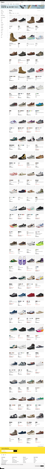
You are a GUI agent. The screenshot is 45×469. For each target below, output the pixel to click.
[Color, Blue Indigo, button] (10, 163)
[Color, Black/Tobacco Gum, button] (36, 214)
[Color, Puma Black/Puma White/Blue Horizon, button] (36, 76)
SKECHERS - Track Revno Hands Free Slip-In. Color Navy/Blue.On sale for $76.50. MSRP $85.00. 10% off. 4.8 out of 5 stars (31, 332)
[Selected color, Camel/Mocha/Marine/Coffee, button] (18, 249)
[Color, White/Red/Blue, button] (10, 370)
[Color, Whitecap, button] (11, 405)
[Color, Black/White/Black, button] (14, 370)
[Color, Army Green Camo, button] (12, 180)
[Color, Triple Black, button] (28, 214)
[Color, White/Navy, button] (19, 110)
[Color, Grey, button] (22, 301)
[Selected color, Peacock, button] (9, 335)
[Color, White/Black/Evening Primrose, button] (21, 93)
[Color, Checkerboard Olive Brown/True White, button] (13, 76)
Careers (2, 459)
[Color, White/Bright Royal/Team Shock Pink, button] (36, 231)
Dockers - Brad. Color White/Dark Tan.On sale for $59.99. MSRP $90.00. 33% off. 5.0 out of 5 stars (39, 366)
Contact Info (13, 459)
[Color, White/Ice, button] (19, 318)
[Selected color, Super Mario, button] (35, 110)
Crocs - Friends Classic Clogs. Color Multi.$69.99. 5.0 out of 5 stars (22, 263)
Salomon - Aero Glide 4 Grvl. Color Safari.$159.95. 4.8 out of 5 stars (31, 435)
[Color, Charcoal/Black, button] (11, 318)
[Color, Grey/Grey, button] (23, 110)
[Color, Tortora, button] (19, 438)
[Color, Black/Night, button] (37, 214)
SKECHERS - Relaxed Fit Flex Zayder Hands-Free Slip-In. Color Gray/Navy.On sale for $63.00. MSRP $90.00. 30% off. (39, 176)
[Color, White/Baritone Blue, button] (36, 335)
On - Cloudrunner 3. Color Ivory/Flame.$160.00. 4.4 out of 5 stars (13, 194)
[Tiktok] (3, 454)
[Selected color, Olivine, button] (35, 59)
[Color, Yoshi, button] (38, 110)
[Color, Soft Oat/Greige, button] (20, 145)
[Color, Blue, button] (12, 145)
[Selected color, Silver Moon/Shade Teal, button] (18, 284)
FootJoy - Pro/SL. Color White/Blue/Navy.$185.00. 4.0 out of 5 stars (13, 211)
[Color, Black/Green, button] (10, 110)
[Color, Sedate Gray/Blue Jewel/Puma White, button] (36, 284)
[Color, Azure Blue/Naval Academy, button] (13, 163)
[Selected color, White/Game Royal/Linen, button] (27, 284)
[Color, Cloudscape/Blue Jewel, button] (20, 352)
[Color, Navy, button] (20, 301)
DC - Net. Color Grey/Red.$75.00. (13, 107)
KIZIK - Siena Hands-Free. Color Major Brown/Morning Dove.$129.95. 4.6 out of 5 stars (13, 159)
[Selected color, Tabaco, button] (35, 438)
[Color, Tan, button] (10, 266)
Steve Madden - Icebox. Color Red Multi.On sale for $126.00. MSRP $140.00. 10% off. (31, 298)
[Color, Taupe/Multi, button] (29, 163)
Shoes (13, 13)
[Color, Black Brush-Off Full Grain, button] (30, 422)
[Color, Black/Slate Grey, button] (10, 180)
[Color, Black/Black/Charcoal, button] (20, 422)
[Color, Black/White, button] (31, 214)
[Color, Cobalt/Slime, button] (32, 214)
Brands (34, 458)
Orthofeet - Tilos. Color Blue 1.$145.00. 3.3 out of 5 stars (22, 298)
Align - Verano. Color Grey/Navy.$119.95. (39, 384)
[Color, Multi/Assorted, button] (28, 387)
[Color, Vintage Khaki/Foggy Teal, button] (11, 231)
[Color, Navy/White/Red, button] (19, 93)
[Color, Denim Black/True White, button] (14, 76)
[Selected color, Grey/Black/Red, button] (35, 422)
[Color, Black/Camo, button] (37, 163)
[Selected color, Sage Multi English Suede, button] (27, 422)
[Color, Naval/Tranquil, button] (29, 214)
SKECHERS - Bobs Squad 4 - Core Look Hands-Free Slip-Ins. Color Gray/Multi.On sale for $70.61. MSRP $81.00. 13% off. (31, 159)
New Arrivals (35, 460)
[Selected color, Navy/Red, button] (35, 352)
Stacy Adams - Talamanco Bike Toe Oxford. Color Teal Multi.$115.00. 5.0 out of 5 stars (13, 141)
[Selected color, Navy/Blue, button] (27, 335)
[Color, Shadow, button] (36, 318)
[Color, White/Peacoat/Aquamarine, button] (22, 93)
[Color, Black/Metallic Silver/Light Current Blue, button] (32, 318)
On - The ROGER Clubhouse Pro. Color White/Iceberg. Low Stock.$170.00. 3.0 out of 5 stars (22, 315)
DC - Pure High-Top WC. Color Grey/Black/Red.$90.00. (39, 418)
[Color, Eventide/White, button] (19, 352)
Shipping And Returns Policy (15, 461)
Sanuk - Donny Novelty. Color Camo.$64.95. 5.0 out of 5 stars (31, 176)
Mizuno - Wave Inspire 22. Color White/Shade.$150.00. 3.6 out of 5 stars (22, 349)
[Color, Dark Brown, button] (28, 352)
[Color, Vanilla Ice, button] (31, 438)
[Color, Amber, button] (12, 405)
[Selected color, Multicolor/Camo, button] (18, 110)
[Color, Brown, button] (38, 318)
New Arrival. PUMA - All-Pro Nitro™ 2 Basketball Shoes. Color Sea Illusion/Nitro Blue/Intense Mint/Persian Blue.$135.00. (31, 39)
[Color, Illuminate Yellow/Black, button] (21, 145)
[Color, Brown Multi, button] (13, 145)
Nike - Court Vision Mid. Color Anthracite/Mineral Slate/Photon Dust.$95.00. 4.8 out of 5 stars (22, 366)
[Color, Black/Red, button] (36, 26)
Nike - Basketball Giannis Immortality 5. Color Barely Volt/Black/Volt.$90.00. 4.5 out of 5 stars (39, 246)
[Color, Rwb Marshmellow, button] (30, 180)
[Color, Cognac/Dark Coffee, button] (37, 352)
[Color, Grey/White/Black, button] (21, 422)
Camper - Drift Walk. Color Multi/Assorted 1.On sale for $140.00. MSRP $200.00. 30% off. (31, 384)
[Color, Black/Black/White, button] (28, 405)
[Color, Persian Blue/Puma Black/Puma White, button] (40, 76)
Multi (17, 13)
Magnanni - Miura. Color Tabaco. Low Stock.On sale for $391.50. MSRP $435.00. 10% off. (39, 435)
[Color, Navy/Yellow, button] (36, 163)
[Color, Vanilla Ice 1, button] (32, 438)
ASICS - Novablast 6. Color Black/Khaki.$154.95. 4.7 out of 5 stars (22, 141)
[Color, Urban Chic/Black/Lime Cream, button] (30, 438)
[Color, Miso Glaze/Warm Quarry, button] (36, 197)
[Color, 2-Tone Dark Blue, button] (30, 405)
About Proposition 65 (14, 462)
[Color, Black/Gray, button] (28, 163)
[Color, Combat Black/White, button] (11, 76)
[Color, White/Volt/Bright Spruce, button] (31, 284)
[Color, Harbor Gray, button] (21, 284)
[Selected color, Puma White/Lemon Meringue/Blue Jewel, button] (35, 284)
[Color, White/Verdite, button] (36, 93)
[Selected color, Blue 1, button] (18, 301)
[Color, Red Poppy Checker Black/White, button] (10, 76)
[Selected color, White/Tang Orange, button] (35, 335)
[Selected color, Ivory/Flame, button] (9, 197)
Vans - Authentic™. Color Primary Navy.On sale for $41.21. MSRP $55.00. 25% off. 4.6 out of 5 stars (39, 401)
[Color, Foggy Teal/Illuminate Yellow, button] (22, 145)
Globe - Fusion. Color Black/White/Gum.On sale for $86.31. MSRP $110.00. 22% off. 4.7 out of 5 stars (39, 211)
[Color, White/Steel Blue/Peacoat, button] (13, 214)
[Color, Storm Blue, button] (39, 387)
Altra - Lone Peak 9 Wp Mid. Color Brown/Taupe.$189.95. (13, 435)
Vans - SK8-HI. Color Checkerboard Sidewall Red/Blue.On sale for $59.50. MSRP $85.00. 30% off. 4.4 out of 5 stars (39, 263)
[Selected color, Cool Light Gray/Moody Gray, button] (27, 266)
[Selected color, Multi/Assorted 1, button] (27, 387)
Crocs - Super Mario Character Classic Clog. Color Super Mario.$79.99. (39, 107)
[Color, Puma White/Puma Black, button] (39, 76)
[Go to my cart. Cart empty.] (43, 2)
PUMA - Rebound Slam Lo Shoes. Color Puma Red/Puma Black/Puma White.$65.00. (39, 73)
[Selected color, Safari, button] (27, 438)
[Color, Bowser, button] (36, 110)
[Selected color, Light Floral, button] (18, 405)
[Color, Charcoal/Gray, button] (29, 335)
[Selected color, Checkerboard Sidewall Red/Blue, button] (35, 266)
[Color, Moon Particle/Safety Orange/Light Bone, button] (30, 284)
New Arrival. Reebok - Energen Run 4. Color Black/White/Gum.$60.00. (22, 23)
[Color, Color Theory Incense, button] (21, 214)
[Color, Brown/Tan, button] (10, 387)
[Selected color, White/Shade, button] (18, 352)
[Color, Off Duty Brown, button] (20, 110)
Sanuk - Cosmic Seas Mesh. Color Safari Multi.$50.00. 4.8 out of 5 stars (39, 315)
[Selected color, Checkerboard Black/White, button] (18, 214)
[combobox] (13, 2)
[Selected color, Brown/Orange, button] (35, 163)
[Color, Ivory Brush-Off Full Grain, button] (28, 422)
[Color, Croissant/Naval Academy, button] (11, 163)
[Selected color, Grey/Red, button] (9, 110)
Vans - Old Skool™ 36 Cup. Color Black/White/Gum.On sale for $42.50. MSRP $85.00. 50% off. (22, 124)
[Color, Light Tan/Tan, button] (31, 110)
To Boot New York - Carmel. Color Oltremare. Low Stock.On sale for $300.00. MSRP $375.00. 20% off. (22, 435)
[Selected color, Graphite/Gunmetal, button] (27, 352)
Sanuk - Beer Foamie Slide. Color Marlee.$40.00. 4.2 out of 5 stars (13, 263)
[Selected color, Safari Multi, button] (35, 318)
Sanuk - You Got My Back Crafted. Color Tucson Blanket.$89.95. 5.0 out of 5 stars (31, 194)
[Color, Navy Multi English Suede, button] (31, 422)
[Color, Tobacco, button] (13, 405)
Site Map (24, 460)
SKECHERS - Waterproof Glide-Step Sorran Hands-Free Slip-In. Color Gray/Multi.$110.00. (31, 73)
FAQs (12, 458)
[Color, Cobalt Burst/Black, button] (10, 231)
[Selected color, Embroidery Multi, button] (9, 76)
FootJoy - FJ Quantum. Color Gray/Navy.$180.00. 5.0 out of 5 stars (22, 90)
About (2, 458)
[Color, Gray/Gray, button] (21, 301)
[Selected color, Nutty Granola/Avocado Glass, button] (35, 197)
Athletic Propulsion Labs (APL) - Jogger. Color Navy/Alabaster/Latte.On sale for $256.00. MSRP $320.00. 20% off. (31, 228)
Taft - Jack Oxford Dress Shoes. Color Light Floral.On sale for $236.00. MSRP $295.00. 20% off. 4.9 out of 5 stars (22, 401)
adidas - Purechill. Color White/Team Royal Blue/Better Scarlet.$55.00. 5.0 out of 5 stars (13, 124)
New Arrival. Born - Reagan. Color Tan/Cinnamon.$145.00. (13, 56)
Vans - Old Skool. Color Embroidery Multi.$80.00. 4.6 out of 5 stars (13, 73)
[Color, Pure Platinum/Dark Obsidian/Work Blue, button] (29, 318)
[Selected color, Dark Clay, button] (9, 249)
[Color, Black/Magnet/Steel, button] (19, 249)
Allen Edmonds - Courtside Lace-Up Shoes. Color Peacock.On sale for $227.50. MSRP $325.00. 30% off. (13, 332)
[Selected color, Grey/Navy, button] (27, 93)
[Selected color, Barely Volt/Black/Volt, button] (35, 249)
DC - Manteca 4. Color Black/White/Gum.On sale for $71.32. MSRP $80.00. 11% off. (39, 298)
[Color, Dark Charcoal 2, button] (10, 405)
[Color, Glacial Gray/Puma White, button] (37, 76)
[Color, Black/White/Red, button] (37, 301)
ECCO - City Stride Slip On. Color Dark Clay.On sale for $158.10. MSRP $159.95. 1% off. (13, 246)
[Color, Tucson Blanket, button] (29, 180)
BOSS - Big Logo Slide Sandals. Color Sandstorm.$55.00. (22, 176)
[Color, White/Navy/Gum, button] (39, 301)
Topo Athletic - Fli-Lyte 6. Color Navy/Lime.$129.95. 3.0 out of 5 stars (13, 315)
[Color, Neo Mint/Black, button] (37, 335)
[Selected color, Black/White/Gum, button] (18, 26)
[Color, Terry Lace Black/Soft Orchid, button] (39, 405)
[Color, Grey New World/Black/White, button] (13, 370)
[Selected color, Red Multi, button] (27, 301)
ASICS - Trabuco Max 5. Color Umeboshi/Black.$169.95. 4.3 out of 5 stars (13, 228)
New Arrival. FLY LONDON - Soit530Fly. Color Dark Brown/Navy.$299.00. (39, 23)
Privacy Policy (21, 464)
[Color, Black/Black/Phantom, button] (19, 370)
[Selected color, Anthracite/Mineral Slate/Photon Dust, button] (18, 370)
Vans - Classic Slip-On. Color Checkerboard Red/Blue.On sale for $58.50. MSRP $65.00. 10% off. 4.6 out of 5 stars (31, 124)
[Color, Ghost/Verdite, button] (11, 197)
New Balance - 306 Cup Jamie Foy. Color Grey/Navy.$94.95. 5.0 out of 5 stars (31, 90)
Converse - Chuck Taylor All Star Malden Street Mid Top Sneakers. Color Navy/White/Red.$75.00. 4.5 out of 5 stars (13, 366)
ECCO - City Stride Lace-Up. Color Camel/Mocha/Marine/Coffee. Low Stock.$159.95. (22, 246)
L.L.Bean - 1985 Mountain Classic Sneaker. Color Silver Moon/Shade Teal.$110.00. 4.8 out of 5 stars (22, 280)
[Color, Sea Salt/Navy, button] (29, 93)
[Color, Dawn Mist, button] (40, 405)
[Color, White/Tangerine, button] (32, 110)
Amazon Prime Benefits (4, 461)
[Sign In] (42, 2)
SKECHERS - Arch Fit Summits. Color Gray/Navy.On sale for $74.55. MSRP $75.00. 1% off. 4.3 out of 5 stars (22, 384)
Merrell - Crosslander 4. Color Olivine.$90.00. (39, 56)
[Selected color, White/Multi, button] (27, 214)
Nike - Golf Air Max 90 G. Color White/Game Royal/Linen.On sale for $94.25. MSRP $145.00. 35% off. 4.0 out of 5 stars (31, 280)
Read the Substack (25, 0)
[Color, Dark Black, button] (19, 284)
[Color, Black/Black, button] (37, 93)
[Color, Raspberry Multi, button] (10, 352)
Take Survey (24, 461)
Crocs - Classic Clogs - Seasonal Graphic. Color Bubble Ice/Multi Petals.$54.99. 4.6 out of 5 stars (13, 176)
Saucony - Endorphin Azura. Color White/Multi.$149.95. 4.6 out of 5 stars (31, 211)
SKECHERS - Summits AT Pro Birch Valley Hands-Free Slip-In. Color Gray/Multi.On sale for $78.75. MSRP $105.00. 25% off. (13, 90)
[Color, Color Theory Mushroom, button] (36, 405)
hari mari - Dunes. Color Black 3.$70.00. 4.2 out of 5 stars (13, 401)
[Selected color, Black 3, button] (9, 405)
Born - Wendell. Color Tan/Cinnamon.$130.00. (31, 56)
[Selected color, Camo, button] (27, 180)
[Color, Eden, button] (20, 405)
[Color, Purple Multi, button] (11, 145)
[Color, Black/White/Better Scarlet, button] (38, 231)
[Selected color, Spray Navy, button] (9, 422)
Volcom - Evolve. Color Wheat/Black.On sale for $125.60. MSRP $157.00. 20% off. (22, 159)
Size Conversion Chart (25, 458)
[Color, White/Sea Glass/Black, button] (10, 214)
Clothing (35, 459)
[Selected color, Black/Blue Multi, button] (9, 284)
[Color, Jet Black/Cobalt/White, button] (12, 214)
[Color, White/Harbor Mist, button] (14, 214)
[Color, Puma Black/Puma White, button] (38, 76)
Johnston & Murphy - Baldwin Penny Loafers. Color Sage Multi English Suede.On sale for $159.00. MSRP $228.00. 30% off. (31, 418)
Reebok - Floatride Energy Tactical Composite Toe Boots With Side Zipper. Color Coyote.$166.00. (22, 73)
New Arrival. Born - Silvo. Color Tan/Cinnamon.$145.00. (22, 39)
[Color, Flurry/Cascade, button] (12, 197)
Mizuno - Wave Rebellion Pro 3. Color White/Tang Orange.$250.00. (39, 332)
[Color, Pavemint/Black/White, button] (11, 370)
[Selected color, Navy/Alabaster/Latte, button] (27, 231)
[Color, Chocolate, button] (29, 59)
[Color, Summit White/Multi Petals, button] (11, 180)
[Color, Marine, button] (10, 249)
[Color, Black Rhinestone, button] (29, 301)
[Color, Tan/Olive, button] (28, 93)
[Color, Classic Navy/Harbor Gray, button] (22, 284)
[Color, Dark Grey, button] (37, 318)
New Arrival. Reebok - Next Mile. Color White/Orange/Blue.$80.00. (39, 39)
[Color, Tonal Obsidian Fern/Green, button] (22, 214)
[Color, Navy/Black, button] (10, 93)
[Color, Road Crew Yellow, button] (30, 110)
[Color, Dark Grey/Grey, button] (22, 110)
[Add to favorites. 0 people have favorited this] (17, 15)
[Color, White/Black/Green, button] (21, 231)
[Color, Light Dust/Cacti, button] (12, 231)
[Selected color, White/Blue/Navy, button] (9, 214)
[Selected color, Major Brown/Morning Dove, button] (9, 163)
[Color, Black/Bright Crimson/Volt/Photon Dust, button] (36, 249)
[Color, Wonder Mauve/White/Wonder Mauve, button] (37, 231)
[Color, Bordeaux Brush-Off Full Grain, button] (29, 422)
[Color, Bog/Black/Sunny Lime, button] (29, 438)
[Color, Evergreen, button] (14, 405)
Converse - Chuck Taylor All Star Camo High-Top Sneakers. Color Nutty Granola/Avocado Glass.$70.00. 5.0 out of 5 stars (39, 194)
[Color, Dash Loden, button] (10, 422)
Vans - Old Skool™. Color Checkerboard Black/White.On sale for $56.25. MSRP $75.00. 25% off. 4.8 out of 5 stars (22, 211)
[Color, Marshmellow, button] (12, 266)
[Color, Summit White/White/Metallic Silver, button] (30, 318)
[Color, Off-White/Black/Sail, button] (20, 370)
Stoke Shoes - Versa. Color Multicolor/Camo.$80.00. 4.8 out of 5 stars (22, 107)
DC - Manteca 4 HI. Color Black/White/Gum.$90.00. (31, 141)
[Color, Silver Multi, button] (28, 301)
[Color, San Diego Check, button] (31, 180)
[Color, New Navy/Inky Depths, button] (28, 266)
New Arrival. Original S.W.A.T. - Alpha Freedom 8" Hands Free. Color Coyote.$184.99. (13, 39)
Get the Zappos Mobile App (4, 460)
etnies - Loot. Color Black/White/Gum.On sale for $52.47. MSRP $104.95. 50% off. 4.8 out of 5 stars (22, 228)
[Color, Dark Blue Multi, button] (13, 352)
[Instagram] (2, 454)
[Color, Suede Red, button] (31, 405)
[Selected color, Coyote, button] (27, 26)
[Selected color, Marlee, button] (9, 266)
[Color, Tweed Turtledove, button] (12, 76)
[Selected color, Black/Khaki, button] (18, 145)
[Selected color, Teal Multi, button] (9, 145)
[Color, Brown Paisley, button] (19, 405)
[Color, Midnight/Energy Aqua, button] (23, 145)
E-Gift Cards (24, 462)
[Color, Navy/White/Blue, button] (19, 422)
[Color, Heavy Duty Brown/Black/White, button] (12, 370)
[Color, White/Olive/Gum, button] (38, 301)
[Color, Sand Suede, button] (10, 335)
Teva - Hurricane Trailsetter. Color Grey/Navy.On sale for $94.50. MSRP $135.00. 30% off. (39, 124)
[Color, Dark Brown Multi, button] (11, 284)
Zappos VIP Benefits (3, 462)
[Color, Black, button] (28, 26)
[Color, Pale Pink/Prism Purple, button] (19, 214)
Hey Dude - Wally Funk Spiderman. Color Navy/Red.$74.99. (22, 194)
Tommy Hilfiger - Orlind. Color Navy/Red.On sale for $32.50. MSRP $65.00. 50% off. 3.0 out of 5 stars (39, 349)
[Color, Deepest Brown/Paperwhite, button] (20, 284)
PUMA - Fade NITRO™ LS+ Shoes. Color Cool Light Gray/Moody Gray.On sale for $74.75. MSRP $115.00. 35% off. (31, 263)
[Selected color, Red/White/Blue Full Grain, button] (27, 370)
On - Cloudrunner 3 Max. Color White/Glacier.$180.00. (39, 90)
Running (35, 461)
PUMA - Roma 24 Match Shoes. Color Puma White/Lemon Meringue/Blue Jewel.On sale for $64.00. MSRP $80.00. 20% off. (39, 280)
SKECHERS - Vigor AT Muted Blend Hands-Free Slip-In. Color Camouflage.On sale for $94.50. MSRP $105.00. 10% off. (22, 56)
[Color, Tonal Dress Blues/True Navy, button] (20, 214)
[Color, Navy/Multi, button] (29, 76)
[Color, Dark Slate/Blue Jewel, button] (21, 352)
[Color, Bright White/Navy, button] (36, 387)
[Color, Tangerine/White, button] (28, 110)
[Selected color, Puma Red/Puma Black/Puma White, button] (35, 76)
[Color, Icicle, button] (19, 180)
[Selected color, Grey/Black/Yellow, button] (18, 422)
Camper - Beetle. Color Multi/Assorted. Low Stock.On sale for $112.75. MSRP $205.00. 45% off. (22, 332)
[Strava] (5, 454)
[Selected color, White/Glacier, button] (35, 93)
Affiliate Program (25, 459)
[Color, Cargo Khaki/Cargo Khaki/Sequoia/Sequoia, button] (21, 370)
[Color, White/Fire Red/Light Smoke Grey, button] (32, 284)
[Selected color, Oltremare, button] (18, 438)
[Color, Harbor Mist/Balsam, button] (12, 163)
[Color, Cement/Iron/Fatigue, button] (28, 231)
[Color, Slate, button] (36, 180)
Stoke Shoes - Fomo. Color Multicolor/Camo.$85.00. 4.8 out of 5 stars (31, 107)
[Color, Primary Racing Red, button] (38, 405)
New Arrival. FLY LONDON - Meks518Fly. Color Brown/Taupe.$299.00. (13, 23)
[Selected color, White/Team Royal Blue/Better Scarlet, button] (35, 231)
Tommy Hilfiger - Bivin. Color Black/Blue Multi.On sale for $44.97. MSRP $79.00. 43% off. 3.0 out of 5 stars (13, 280)
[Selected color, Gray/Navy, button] (18, 93)
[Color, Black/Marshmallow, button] (37, 266)
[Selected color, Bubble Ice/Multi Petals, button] (9, 180)
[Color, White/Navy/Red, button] (20, 93)
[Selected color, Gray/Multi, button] (27, 76)
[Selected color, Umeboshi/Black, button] (9, 231)
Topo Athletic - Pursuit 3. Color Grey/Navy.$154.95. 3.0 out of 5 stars (13, 384)
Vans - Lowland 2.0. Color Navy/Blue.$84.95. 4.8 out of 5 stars (31, 401)
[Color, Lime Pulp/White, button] (23, 352)
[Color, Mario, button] (37, 110)
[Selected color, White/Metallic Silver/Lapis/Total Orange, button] (27, 318)
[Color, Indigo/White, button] (29, 110)
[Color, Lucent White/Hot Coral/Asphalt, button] (23, 93)
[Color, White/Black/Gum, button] (11, 214)
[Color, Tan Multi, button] (12, 352)
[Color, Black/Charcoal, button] (28, 76)
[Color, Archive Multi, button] (23, 214)
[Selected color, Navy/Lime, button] (9, 318)
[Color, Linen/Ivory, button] (10, 197)
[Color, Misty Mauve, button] (37, 405)
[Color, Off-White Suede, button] (28, 370)
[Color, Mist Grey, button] (38, 387)
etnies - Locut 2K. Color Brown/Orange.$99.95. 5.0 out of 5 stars (39, 159)
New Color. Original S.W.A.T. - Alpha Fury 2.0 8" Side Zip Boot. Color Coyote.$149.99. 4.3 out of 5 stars (31, 23)
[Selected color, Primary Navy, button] (35, 405)
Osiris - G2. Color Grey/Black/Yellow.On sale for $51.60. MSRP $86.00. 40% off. (22, 418)
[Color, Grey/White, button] (36, 422)
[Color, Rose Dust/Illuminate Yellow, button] (19, 145)
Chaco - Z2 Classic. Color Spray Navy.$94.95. (13, 418)
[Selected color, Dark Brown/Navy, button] (35, 26)
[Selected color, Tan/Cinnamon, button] (18, 43)
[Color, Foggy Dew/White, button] (22, 352)
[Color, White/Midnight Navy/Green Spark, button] (28, 318)
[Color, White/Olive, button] (30, 93)
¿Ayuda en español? (14, 460)
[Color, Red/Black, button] (28, 335)
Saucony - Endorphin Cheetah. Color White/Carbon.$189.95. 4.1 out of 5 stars (31, 246)
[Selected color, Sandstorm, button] (18, 180)
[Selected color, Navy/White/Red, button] (9, 370)
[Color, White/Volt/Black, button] (37, 249)
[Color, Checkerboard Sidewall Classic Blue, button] (36, 266)
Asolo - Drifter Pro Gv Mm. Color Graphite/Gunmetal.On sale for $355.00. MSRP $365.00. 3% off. (31, 349)
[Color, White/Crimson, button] (30, 214)
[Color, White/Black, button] (29, 284)
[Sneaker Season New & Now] (22, 7)
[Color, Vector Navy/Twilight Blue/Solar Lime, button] (19, 26)
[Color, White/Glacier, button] (14, 197)
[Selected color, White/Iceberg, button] (18, 318)
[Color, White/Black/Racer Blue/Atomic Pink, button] (31, 318)
